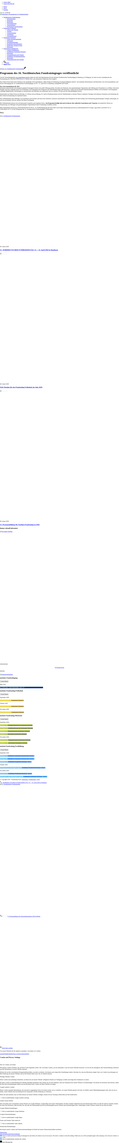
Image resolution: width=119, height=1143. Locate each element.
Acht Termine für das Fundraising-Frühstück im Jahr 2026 (21, 387)
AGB (38, 779)
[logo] (14, 14)
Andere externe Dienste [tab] (6, 1100)
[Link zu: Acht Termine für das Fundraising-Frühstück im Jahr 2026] (3, 254)
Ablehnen (17, 1134)
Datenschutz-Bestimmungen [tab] (8, 1126)
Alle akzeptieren (4, 1134)
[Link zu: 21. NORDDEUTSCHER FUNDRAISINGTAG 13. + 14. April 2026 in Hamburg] (59, 116)
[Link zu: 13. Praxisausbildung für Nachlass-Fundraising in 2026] (3, 391)
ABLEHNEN (25, 1054)
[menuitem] (61, 6)
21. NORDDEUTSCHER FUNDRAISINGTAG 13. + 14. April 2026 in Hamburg (29, 250)
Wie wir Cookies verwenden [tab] (8, 1064)
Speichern (11, 1134)
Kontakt (5, 10)
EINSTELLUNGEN (15, 1054)
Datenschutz (32, 779)
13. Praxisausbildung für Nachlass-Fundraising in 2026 (20, 525)
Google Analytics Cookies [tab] (7, 1087)
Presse (5, 6)
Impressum (25, 779)
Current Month (4, 681)
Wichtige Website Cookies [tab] (7, 1076)
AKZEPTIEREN (5, 1054)
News (5, 8)
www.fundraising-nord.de (22, 77)
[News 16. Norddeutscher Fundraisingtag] (13, 69)
